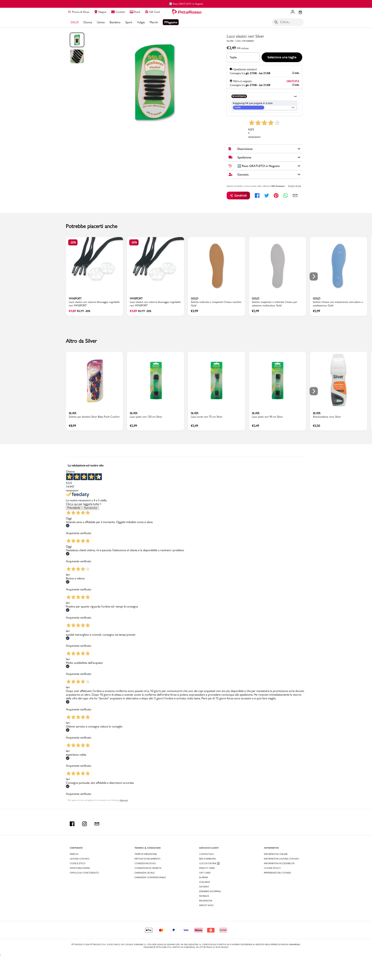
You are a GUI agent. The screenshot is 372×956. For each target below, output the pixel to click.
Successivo (90, 507)
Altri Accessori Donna (281, 186)
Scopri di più (294, 186)
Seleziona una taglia (281, 57)
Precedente (73, 507)
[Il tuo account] (292, 12)
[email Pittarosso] (97, 823)
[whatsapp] (285, 195)
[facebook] (257, 195)
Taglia (233, 57)
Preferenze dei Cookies (277, 872)
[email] (295, 195)
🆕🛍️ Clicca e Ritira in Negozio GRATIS (186, 3)
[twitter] (266, 195)
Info (296, 73)
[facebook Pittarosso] (72, 823)
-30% (73, 242)
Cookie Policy (272, 868)
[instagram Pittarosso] (84, 823)
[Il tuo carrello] (300, 12)
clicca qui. (124, 800)
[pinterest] (276, 195)
